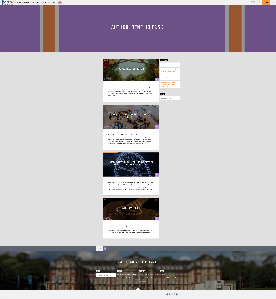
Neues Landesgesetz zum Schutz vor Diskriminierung (169, 77)
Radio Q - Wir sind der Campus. (138, 262)
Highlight (106, 106)
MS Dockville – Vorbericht (131, 69)
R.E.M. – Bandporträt (131, 208)
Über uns (52, 2)
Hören (267, 2)
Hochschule (113, 106)
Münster (125, 106)
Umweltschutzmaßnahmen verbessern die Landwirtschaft (168, 64)
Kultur (119, 106)
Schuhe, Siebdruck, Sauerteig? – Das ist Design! (131, 116)
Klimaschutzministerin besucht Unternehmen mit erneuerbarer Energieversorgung (168, 84)
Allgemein (106, 60)
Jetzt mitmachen (143, 281)
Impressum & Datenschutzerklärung (170, 277)
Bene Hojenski (148, 27)
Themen (19, 2)
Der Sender (36, 2)
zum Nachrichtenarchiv (165, 89)
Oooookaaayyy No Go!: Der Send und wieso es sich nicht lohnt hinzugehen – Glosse (131, 164)
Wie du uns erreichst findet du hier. (125, 277)
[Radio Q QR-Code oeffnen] (60, 2)
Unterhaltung (113, 153)
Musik (105, 199)
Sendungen (27, 2)
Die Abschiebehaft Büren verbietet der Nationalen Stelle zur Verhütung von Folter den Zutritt (169, 71)
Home (163, 274)
